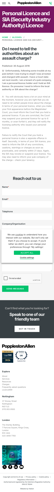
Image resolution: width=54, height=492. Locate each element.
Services (5, 379)
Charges (5, 384)
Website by (24, 489)
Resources (6, 381)
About (4, 376)
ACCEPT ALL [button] (27, 252)
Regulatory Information (25, 480)
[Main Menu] (4, 3)
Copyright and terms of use (13, 477)
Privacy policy (31, 477)
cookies (19, 234)
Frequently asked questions (14, 387)
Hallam (31, 489)
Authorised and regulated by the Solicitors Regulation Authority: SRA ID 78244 (27, 483)
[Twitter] (4, 467)
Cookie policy (44, 477)
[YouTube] (21, 467)
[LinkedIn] (16, 467)
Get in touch (27, 329)
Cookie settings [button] (27, 257)
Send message (15, 289)
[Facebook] (10, 467)
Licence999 (7, 390)
